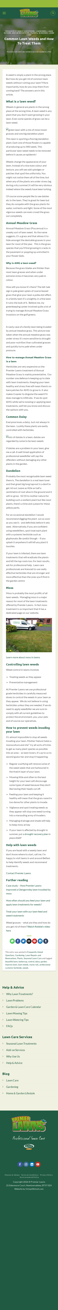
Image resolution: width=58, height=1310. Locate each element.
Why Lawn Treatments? (19, 994)
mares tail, (34, 964)
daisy (37, 961)
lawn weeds (23, 964)
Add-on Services (15, 1050)
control (31, 961)
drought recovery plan (36, 834)
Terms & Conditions (30, 1175)
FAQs (9, 1026)
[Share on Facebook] (17, 941)
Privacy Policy (46, 1175)
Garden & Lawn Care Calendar (23, 1007)
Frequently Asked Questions (20, 31)
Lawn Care (12, 1080)
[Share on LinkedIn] (40, 941)
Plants (33, 33)
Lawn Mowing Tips (16, 1013)
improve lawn (11, 964)
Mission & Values (12, 1175)
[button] (4, 13)
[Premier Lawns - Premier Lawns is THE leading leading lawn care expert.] (29, 13)
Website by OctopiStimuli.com (29, 1189)
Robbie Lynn (45, 52)
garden (44, 961)
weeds (25, 968)
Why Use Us (13, 1056)
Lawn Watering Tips (17, 1019)
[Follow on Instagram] (26, 1164)
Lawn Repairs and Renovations (28, 32)
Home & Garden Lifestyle (20, 1093)
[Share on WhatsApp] (12, 941)
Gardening (41, 31)
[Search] (52, 13)
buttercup (23, 961)
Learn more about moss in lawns (23, 657)
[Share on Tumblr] (45, 941)
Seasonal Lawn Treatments (21, 1043)
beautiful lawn (11, 961)
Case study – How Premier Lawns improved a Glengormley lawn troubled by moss (28, 889)
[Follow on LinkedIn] (32, 1164)
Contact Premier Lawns (18, 873)
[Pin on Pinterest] (34, 941)
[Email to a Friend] (29, 941)
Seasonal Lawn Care (40, 34)
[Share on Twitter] (23, 941)
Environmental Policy (29, 1177)
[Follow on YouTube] (38, 1164)
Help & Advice (14, 1063)
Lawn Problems (15, 1000)
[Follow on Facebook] (20, 1164)
